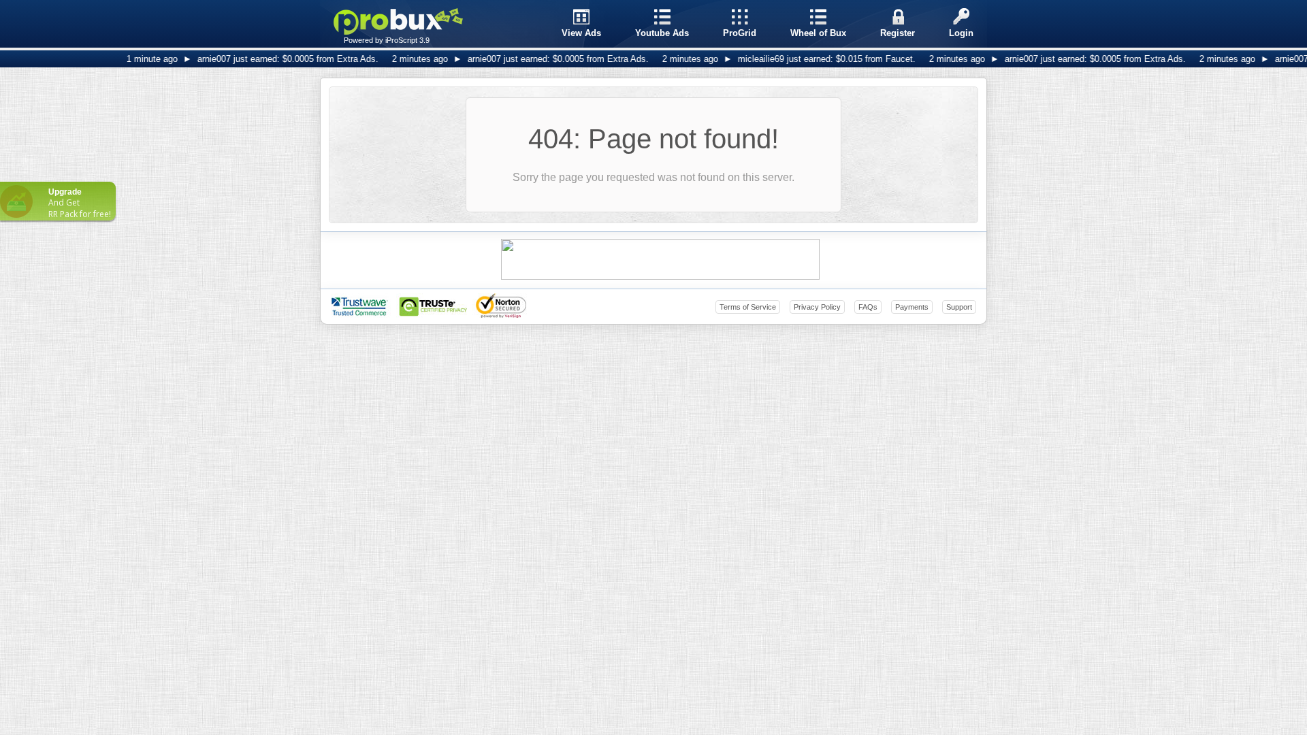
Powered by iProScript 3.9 (387, 40)
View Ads (581, 33)
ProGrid (739, 33)
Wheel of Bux (818, 33)
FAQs (867, 307)
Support (959, 307)
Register (897, 33)
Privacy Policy (817, 307)
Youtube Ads (662, 33)
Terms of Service (748, 307)
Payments (912, 307)
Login (961, 33)
